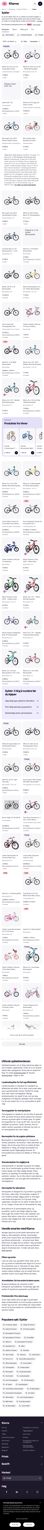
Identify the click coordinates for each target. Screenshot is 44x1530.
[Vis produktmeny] (40, 13)
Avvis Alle (15, 1524)
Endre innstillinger (22, 1518)
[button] (26, 61)
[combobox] (34, 41)
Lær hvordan (36, 24)
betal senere (7, 1250)
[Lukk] (40, 1502)
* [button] (10, 111)
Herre (21, 1197)
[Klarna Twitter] (27, 1492)
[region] (22, 1514)
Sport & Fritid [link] (22, 9)
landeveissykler (20, 1073)
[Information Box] (16, 42)
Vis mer (39, 21)
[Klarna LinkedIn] (17, 1492)
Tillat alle (29, 1524)
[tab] (5, 29)
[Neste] (39, 35)
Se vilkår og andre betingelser (25, 185)
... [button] (29, 9)
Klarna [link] (4, 9)
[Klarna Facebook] (7, 1492)
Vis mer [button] (22, 1044)
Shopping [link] (12, 9)
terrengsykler (7, 1075)
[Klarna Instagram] (37, 1492)
